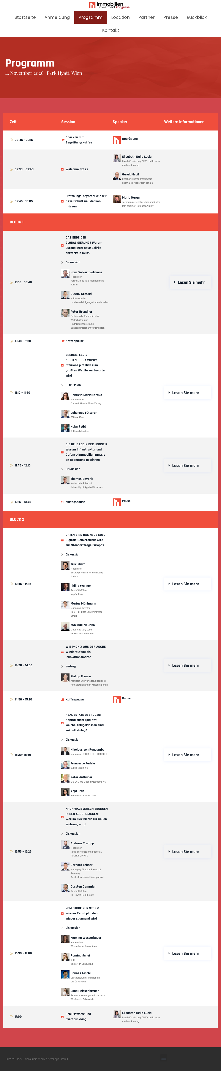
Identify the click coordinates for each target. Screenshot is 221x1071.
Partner (146, 17)
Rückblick (197, 17)
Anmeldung (57, 17)
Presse (170, 17)
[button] (190, 282)
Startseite (25, 17)
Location (120, 17)
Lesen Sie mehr (191, 282)
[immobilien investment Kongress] (109, 5)
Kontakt (110, 30)
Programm (91, 17)
